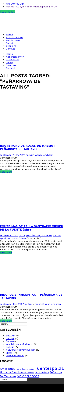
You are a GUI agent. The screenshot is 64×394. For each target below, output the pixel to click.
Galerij (9, 43)
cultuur (29, 304)
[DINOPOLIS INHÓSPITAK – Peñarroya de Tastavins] (32, 289)
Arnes (3, 368)
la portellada (42, 372)
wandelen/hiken (44, 154)
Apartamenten (14, 37)
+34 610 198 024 (15, 3)
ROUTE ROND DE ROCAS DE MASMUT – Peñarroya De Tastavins (29, 147)
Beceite (13, 368)
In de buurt (12, 59)
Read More (6, 171)
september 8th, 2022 (12, 304)
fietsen (10, 341)
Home (9, 34)
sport (3, 238)
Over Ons (11, 45)
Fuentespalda (49, 368)
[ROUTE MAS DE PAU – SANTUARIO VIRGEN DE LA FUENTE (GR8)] (32, 220)
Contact (10, 48)
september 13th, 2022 (12, 235)
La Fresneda (29, 373)
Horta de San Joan (12, 372)
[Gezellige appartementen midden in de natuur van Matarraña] (18, 29)
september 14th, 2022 (12, 154)
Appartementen (15, 56)
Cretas (31, 369)
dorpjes (10, 338)
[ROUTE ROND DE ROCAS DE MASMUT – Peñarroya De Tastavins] (32, 140)
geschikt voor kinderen (39, 235)
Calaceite (24, 369)
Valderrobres (28, 376)
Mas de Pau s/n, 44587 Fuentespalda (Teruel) (32, 6)
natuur (30, 154)
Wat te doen (13, 40)
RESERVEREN (7, 11)
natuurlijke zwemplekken (20, 349)
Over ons (11, 65)
